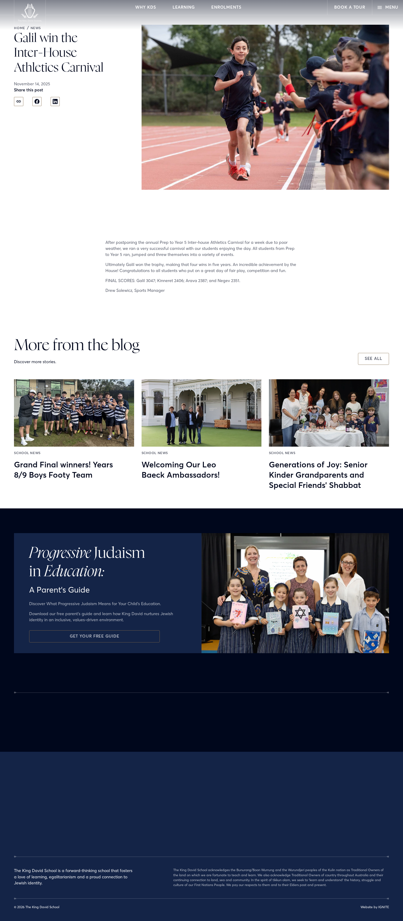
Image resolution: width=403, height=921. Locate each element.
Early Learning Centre (189, 806)
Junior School (183, 815)
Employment (119, 823)
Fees (304, 823)
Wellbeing (180, 849)
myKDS (306, 849)
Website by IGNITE (375, 907)
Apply (305, 797)
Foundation (245, 832)
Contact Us (309, 840)
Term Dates (309, 806)
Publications (246, 840)
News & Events (248, 797)
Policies (115, 832)
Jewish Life (118, 806)
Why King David (122, 797)
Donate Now (310, 815)
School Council (248, 815)
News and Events (314, 832)
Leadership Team (123, 815)
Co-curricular (183, 840)
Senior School (183, 832)
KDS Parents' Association (255, 823)
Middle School (183, 823)
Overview (180, 797)
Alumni (242, 806)
